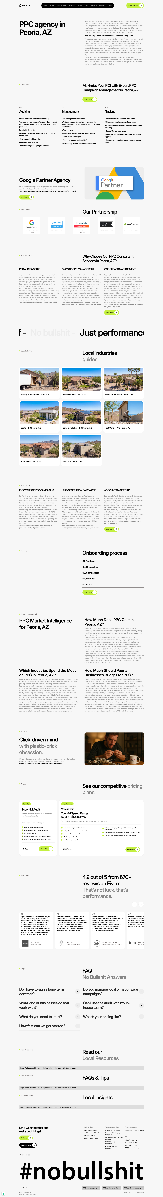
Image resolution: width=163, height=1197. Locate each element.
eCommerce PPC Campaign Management (113, 1134)
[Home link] (25, 5)
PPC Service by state (131, 1145)
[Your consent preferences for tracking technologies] (3, 1193)
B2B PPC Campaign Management (110, 1143)
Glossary (102, 5)
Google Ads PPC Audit (90, 1135)
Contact (109, 5)
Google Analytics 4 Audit (91, 1138)
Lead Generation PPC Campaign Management (114, 1138)
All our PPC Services (131, 1140)
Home (45, 5)
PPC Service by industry (132, 1148)
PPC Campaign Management (113, 1130)
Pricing (80, 5)
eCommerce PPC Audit (90, 1130)
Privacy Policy (127, 1192)
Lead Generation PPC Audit (91, 1133)
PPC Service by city (130, 1142)
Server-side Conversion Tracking (134, 1130)
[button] (51, 5)
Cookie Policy (139, 1192)
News (86, 5)
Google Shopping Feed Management (111, 1147)
